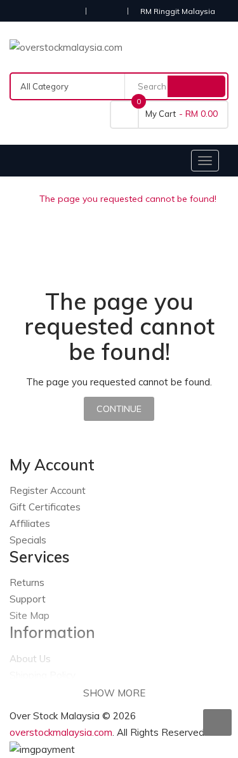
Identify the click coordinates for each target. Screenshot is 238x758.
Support (28, 599)
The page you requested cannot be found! (127, 199)
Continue (119, 409)
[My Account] (106, 10)
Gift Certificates (45, 507)
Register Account (48, 490)
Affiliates (30, 523)
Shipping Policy (43, 675)
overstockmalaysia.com (61, 732)
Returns (27, 582)
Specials (28, 540)
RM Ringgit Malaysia (179, 11)
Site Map (30, 615)
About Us (30, 659)
